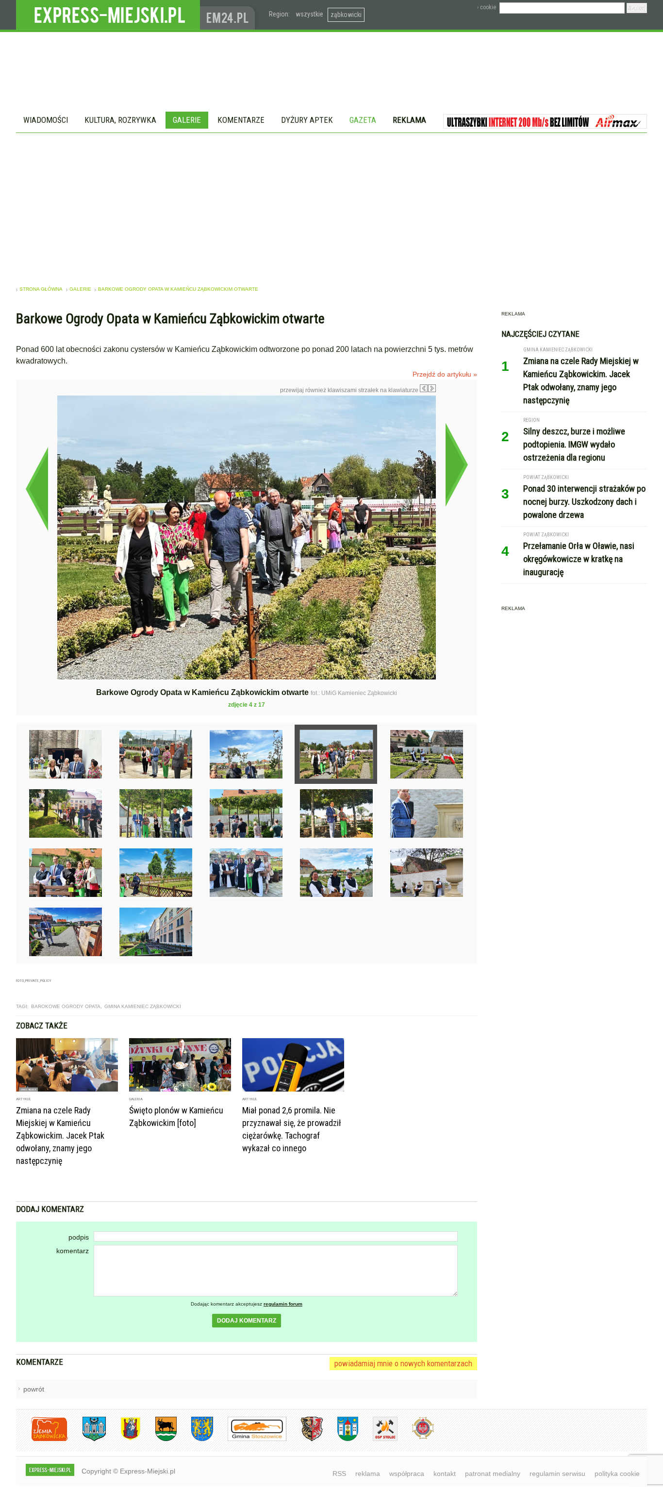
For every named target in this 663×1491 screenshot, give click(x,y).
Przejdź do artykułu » (445, 374)
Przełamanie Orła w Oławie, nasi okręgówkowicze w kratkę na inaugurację (578, 559)
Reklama (409, 120)
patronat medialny (492, 1473)
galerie (80, 289)
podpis (78, 1237)
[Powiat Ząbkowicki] (42, 1439)
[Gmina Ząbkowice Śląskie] (87, 1439)
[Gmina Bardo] (123, 1439)
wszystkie (309, 14)
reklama (367, 1473)
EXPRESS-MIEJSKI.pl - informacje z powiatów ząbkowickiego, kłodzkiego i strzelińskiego (108, 15)
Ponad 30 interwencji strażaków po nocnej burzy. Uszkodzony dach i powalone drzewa (584, 501)
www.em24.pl (229, 15)
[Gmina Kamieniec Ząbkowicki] (195, 1439)
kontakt (444, 1473)
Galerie (187, 120)
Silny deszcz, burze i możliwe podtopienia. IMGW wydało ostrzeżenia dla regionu (574, 444)
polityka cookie (617, 1473)
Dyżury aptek (307, 120)
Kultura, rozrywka (120, 120)
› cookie (486, 7)
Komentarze (241, 120)
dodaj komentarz (246, 1320)
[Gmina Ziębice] (340, 1439)
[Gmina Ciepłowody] (159, 1439)
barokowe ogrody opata (65, 1006)
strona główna (41, 289)
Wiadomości (45, 120)
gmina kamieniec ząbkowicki (142, 1006)
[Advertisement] (331, 206)
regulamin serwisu (557, 1473)
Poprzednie (36, 489)
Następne (456, 464)
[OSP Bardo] (416, 1438)
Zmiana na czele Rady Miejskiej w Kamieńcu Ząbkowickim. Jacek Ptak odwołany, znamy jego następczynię (60, 1135)
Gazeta (362, 120)
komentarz (72, 1251)
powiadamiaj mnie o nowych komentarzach (403, 1363)
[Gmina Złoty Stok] (304, 1439)
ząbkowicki (346, 14)
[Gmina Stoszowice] (249, 1439)
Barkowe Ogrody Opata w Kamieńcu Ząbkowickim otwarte (178, 289)
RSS (339, 1473)
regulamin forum (283, 1304)
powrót (33, 1389)
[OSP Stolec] (378, 1439)
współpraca (406, 1473)
